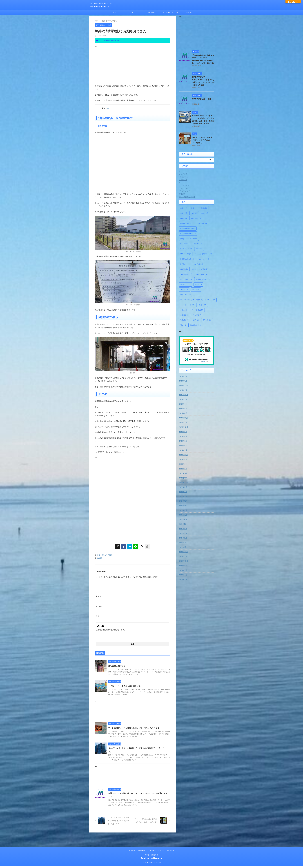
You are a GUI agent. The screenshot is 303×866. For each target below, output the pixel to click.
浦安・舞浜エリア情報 (170, 12)
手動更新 (197, 315)
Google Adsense (187, 228)
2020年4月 (183, 575)
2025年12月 (183, 385)
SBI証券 (184, 269)
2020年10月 (183, 561)
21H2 (204, 208)
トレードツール (187, 305)
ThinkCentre (186, 274)
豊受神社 (207, 320)
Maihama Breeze (99, 6)
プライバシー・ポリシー (156, 850)
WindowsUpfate (203, 279)
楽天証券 (184, 320)
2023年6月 (183, 464)
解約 (196, 320)
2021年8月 (183, 519)
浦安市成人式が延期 (116, 666)
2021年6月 (183, 529)
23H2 (194, 213)
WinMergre (185, 284)
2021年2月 (183, 542)
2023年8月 (183, 459)
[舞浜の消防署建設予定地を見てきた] (129, 546)
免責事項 (132, 850)
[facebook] (123, 546)
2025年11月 (183, 390)
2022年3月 (183, 492)
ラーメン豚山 (197, 310)
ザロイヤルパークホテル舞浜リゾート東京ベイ (197, 300)
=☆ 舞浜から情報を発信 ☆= (151, 855)
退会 (183, 325)
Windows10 (202, 274)
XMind (198, 284)
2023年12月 (183, 455)
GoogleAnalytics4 (188, 233)
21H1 (194, 208)
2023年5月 (183, 469)
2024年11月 (183, 422)
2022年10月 (183, 482)
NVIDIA (184, 264)
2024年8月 (183, 436)
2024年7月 (183, 441)
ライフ (113, 12)
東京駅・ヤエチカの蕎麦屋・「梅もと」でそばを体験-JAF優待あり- (203, 140)
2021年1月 (183, 547)
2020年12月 (183, 552)
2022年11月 (183, 478)
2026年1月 (183, 381)
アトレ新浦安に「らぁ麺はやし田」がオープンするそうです (133, 728)
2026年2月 (183, 376)
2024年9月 (183, 432)
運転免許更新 (196, 325)
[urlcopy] (147, 546)
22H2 (183, 213)
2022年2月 (183, 496)
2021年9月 (183, 515)
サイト (98, 616)
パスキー (202, 305)
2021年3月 (183, 538)
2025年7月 (183, 399)
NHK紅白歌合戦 (187, 259)
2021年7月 (183, 524)
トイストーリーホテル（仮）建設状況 (124, 686)
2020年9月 (183, 566)
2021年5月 (183, 533)
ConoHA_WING (187, 223)
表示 (108, 108)
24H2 (204, 213)
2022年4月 (183, 487)
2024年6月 (183, 445)
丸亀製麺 (184, 315)
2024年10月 (183, 427)
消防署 (99, 558)
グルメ (132, 12)
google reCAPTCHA (188, 239)
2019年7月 (183, 579)
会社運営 (189, 12)
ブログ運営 (151, 12)
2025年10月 (183, 395)
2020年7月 (183, 570)
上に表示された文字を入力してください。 (111, 630)
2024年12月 (183, 418)
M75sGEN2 (185, 254)
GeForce (202, 223)
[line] (135, 546)
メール (99, 606)
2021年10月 (183, 510)
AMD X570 (196, 218)
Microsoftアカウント (203, 254)
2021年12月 (183, 501)
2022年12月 (183, 473)
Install (199, 249)
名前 (98, 596)
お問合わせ (141, 850)
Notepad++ (203, 259)
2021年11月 (183, 506)
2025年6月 (183, 404)
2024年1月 (183, 450)
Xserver (184, 289)
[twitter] (117, 546)
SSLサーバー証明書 (200, 269)
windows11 (186, 279)
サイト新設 (185, 295)
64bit (183, 218)
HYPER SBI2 (186, 249)
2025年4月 (183, 413)
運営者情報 (170, 850)
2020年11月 (183, 556)
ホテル (184, 310)
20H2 (183, 208)
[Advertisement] (132, 64)
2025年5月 (183, 409)
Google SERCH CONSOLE (191, 244)
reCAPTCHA (197, 264)
